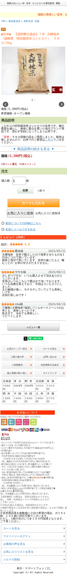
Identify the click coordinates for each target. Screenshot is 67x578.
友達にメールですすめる (20, 229)
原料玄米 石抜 (31, 21)
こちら (49, 139)
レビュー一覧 (33, 327)
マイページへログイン (17, 536)
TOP (3, 21)
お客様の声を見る (14, 544)
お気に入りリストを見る (18, 551)
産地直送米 (14, 21)
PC (48, 568)
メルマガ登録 (11, 559)
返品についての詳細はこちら (23, 223)
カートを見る (11, 528)
